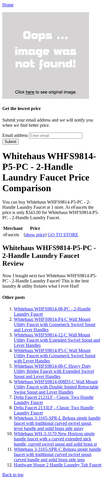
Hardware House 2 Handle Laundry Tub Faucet (57, 464)
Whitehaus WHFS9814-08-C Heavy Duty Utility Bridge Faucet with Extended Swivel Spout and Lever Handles (54, 371)
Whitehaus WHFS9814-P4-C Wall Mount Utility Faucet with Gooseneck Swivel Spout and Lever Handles (54, 324)
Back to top (12, 474)
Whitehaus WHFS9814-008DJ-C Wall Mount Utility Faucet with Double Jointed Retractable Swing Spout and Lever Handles (56, 386)
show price (35, 234)
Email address (15, 135)
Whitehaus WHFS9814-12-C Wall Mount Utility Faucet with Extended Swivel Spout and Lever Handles (57, 340)
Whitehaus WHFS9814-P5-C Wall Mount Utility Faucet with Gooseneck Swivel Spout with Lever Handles (54, 355)
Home (8, 4)
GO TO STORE (63, 234)
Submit (10, 141)
